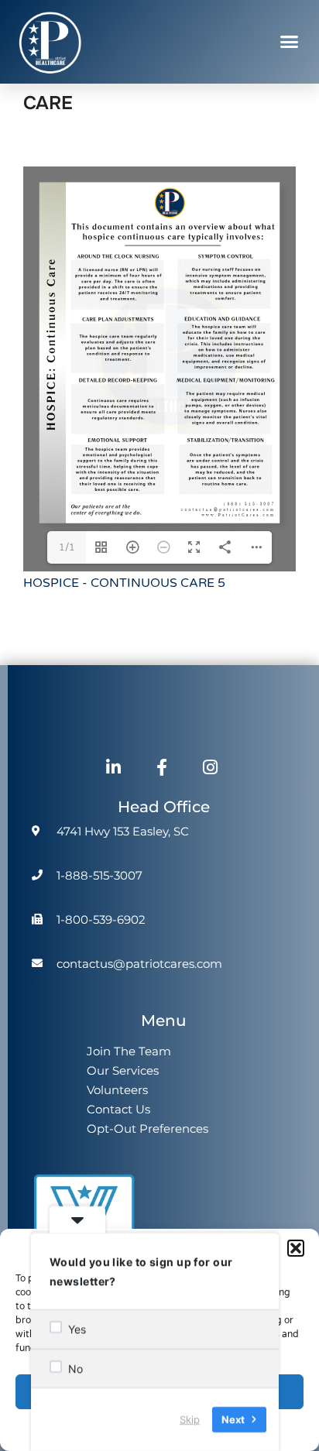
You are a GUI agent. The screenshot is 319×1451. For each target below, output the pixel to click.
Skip (190, 1419)
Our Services (123, 1070)
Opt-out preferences (147, 1128)
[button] (296, 1248)
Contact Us (118, 1109)
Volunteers (117, 1089)
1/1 (67, 547)
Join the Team (129, 1051)
